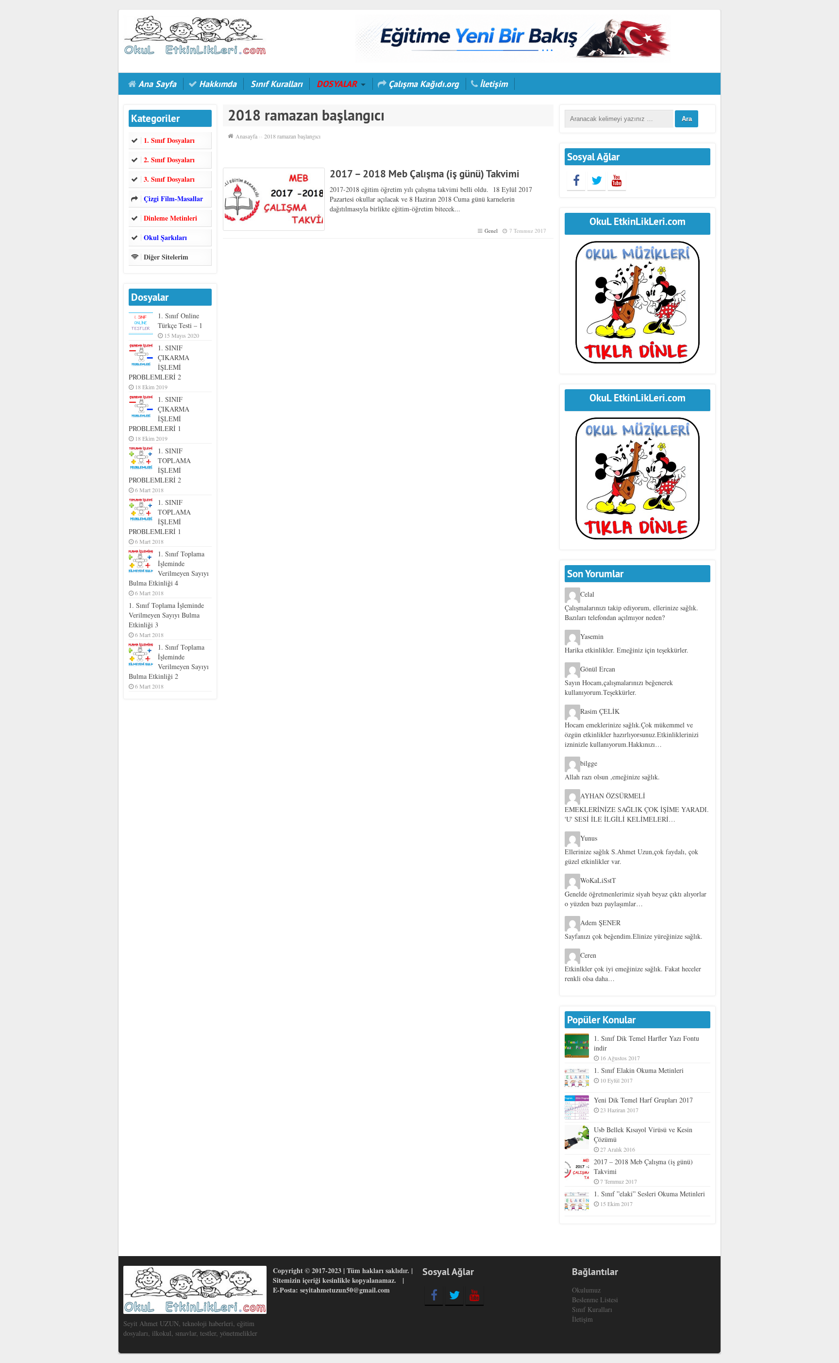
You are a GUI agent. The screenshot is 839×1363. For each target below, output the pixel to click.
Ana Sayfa (157, 83)
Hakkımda (217, 83)
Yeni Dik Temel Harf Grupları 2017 (643, 1099)
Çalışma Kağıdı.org (423, 83)
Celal (587, 594)
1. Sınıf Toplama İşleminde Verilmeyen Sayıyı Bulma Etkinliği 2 (169, 661)
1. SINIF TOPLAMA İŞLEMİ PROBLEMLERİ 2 (160, 465)
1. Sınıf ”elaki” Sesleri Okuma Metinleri (649, 1193)
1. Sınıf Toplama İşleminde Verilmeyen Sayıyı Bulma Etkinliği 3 (166, 615)
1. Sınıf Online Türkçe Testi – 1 (180, 320)
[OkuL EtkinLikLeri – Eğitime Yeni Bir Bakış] (195, 33)
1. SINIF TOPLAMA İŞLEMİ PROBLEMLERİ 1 (160, 517)
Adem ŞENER (600, 923)
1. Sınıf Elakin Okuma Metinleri (639, 1070)
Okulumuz (586, 1289)
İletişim (493, 83)
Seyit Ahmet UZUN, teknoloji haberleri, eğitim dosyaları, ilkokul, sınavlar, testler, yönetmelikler (190, 1328)
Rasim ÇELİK (600, 711)
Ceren (588, 955)
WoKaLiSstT (598, 880)
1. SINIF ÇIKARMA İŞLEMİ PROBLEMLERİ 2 (159, 362)
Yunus (588, 838)
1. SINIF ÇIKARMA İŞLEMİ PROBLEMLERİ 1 (159, 414)
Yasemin (592, 636)
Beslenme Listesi (595, 1299)
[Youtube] (617, 180)
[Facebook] (576, 180)
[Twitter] (596, 180)
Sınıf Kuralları (276, 83)
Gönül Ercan (597, 669)
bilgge (588, 763)
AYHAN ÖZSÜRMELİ (612, 796)
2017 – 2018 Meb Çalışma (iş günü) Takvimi (425, 173)
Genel (491, 230)
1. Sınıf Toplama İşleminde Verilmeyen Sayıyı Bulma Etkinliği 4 (169, 568)
